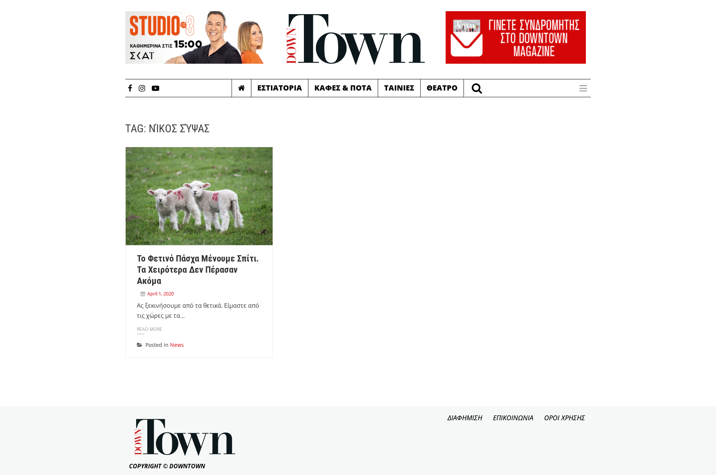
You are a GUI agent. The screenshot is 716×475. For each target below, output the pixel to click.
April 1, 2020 (160, 293)
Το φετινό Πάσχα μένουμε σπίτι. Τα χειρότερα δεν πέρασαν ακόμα (198, 269)
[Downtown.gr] (356, 39)
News (177, 344)
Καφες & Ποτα (343, 88)
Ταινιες (399, 88)
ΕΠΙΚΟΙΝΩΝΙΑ (513, 417)
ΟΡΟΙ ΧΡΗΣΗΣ (564, 417)
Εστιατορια (279, 88)
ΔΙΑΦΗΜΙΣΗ (465, 417)
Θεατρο (442, 88)
